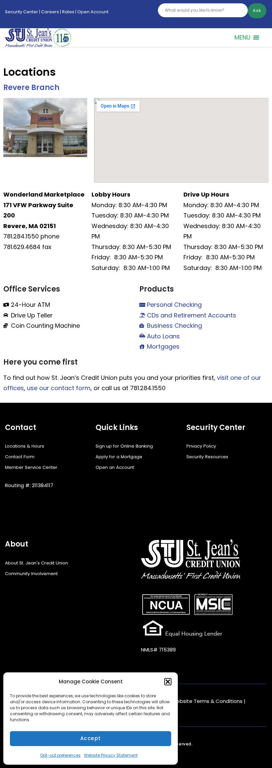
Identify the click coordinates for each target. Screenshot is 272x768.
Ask (257, 10)
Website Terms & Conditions (206, 701)
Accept (90, 738)
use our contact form (59, 388)
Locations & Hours (24, 446)
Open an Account (115, 467)
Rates (67, 12)
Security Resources (207, 457)
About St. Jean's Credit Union (36, 563)
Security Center (21, 12)
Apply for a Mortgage (119, 457)
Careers (50, 12)
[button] (168, 681)
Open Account (92, 12)
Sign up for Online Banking (124, 446)
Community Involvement (31, 573)
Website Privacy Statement (111, 755)
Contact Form (19, 457)
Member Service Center (31, 467)
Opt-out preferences (60, 755)
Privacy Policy (201, 446)
